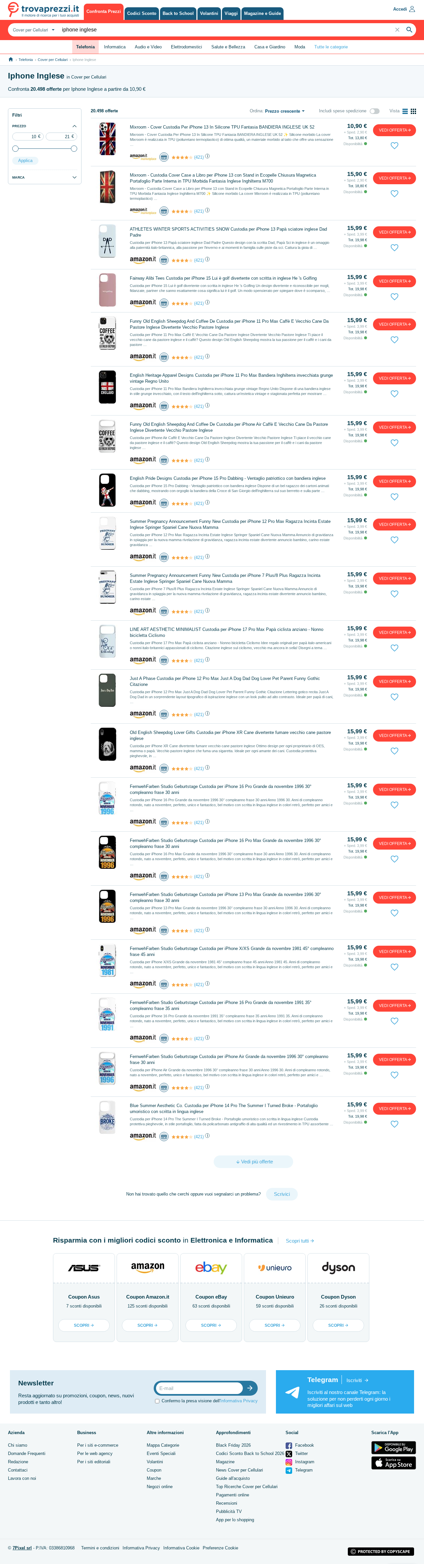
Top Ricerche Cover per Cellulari (247, 1486)
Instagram (304, 1461)
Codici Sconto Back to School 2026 (250, 1453)
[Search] (409, 29)
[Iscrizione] (251, 1388)
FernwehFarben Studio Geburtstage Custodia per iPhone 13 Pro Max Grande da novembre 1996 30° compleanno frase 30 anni (225, 897)
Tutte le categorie (331, 46)
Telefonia (26, 60)
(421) (199, 157)
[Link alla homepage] (11, 59)
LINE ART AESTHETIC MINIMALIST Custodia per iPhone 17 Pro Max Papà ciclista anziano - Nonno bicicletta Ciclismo (226, 632)
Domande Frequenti (26, 1453)
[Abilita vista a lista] (405, 111)
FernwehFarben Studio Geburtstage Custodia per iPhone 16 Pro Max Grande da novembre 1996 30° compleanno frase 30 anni (225, 843)
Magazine (225, 1461)
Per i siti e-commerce (97, 1445)
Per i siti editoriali (93, 1461)
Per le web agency (95, 1453)
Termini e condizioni (100, 1547)
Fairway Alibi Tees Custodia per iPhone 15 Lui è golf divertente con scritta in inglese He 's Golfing (223, 278)
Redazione (18, 1461)
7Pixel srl (22, 1547)
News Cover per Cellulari (239, 1470)
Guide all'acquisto (233, 1478)
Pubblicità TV (229, 1511)
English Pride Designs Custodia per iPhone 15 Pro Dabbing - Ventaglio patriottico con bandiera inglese (228, 478)
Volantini (155, 1461)
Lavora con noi (22, 1478)
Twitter (301, 1453)
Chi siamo (17, 1445)
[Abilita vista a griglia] (413, 111)
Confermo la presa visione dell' (210, 1400)
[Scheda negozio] (143, 156)
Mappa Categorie (163, 1445)
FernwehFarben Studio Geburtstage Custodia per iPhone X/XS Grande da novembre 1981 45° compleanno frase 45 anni (232, 951)
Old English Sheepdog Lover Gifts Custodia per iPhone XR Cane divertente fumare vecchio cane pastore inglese (230, 735)
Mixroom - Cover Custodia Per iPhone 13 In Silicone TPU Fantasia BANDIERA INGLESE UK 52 (222, 127)
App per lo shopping (235, 1519)
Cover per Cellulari (53, 60)
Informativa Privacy (239, 1400)
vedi (393, 130)
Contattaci (17, 1470)
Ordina (256, 110)
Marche (154, 1478)
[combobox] (33, 29)
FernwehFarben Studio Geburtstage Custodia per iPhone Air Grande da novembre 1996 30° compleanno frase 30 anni (229, 1059)
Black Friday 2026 (233, 1445)
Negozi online (160, 1486)
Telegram (303, 1470)
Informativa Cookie (181, 1547)
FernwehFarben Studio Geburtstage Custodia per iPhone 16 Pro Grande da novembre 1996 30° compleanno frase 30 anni (220, 789)
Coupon (154, 1470)
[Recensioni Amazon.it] (182, 157)
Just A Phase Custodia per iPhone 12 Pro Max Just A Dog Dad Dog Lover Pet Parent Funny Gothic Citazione (225, 681)
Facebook (304, 1445)
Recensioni (226, 1503)
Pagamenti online (232, 1494)
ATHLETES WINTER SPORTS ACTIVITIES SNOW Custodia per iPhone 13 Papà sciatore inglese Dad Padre (228, 232)
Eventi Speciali (161, 1453)
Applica (25, 160)
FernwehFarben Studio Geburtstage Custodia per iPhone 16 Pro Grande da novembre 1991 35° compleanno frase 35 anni (220, 1005)
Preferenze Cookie (220, 1547)
